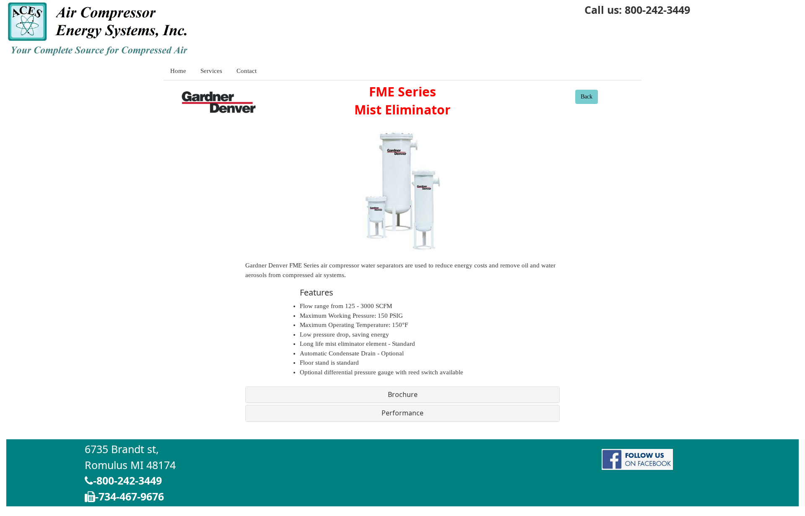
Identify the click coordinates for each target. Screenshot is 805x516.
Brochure (403, 394)
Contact (246, 70)
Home (178, 70)
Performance (402, 412)
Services (211, 70)
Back (586, 96)
